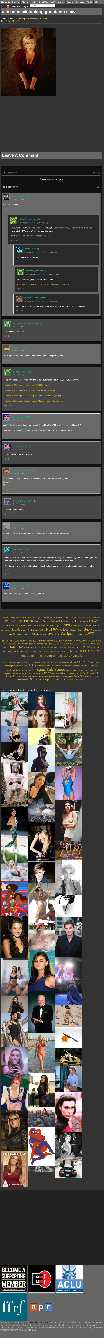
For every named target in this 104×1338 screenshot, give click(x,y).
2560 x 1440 (36, 656)
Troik (14, 525)
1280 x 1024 (17, 651)
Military (74, 626)
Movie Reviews (6, 630)
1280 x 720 (83, 647)
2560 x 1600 (47, 656)
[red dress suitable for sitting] (41, 1117)
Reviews (80, 2)
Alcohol (18, 618)
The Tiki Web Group (39, 1322)
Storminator (36, 679)
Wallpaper (69, 634)
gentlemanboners (14, 670)
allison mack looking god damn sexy (38, 11)
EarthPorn (45, 666)
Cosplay (46, 621)
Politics (63, 629)
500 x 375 (27, 641)
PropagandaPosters (48, 676)
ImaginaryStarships (73, 670)
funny (78, 666)
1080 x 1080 (30, 647)
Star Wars (17, 634)
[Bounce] (41, 940)
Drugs (86, 621)
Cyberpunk (19, 666)
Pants (27, 249)
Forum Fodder (41, 625)
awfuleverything (61, 662)
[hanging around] (41, 926)
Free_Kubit (18, 549)
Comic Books (23, 621)
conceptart (96, 662)
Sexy (20, 21)
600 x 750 (73, 641)
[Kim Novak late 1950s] (68, 1145)
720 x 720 (43, 644)
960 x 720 (86, 644)
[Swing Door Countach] (68, 1168)
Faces (62, 666)
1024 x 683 (5, 648)
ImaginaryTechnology (89, 670)
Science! (80, 630)
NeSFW (52, 629)
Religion (72, 630)
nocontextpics (76, 673)
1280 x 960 (6, 651)
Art (54, 617)
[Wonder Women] (14, 898)
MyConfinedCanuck (23, 323)
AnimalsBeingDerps (41, 662)
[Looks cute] (41, 1169)
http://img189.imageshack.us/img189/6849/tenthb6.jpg (28, 385)
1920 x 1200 (93, 651)
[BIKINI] (41, 1053)
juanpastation (32, 297)
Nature (42, 630)
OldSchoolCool (90, 673)
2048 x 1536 (25, 656)
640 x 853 (28, 644)
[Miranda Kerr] (14, 1004)
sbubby (70, 676)
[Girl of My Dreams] (68, 906)
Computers (38, 621)
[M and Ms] (68, 1079)
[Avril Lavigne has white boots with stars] (14, 752)
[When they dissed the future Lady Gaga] (14, 734)
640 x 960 (36, 644)
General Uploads (89, 665)
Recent (70, 2)
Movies (17, 629)
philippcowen (31, 18)
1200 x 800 (62, 648)
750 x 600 (60, 644)
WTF (91, 634)
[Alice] (14, 1130)
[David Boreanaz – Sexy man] (68, 937)
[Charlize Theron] (41, 736)
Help (34, 2)
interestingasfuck (11, 673)
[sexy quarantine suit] (14, 784)
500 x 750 (46, 641)
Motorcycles (81, 626)
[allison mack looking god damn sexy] (28, 95)
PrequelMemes (34, 676)
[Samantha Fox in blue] (68, 783)
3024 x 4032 (58, 656)
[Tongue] (41, 788)
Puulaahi (16, 197)
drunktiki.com (32, 665)
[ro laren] (68, 1112)
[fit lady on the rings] (14, 864)
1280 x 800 (96, 648)
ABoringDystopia (9, 662)
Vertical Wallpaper (51, 634)
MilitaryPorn (65, 673)
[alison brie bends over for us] (68, 850)
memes (57, 673)
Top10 (89, 2)
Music (25, 630)
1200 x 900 (70, 648)
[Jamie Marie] (68, 749)
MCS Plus (49, 673)
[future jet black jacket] (41, 758)
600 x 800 (82, 641)
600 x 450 (54, 641)
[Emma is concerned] (41, 719)
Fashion (24, 626)
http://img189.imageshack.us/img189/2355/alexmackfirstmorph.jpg (33, 401)
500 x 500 (38, 640)
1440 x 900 (28, 651)
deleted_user (25, 219)
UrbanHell (74, 680)
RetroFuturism (61, 676)
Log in (25, 6)
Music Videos (33, 630)
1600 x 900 (36, 652)
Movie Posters (93, 625)
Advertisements (9, 618)
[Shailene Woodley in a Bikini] (68, 1016)
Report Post (43, 18)
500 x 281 (19, 641)
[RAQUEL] (14, 1169)
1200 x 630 (53, 648)
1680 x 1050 (61, 651)
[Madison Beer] (41, 903)
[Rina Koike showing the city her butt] (41, 813)
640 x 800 (21, 644)
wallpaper (82, 680)
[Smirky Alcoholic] (14, 1092)
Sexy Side (79, 676)
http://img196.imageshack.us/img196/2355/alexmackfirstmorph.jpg (45, 284)
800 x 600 (68, 644)
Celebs (11, 621)
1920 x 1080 (76, 651)
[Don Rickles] (41, 1012)
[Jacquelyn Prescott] (68, 877)
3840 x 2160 (71, 655)
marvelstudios (37, 673)
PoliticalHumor (20, 676)
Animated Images (31, 617)
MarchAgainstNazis (25, 673)
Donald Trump (77, 621)
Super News (50, 680)
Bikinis (86, 617)
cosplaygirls (10, 666)
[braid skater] (14, 709)
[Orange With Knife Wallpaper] (68, 1037)
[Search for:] (42, 5)
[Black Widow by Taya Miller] (41, 1090)
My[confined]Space (10, 2)
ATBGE (51, 662)
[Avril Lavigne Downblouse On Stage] (41, 842)
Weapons (82, 634)
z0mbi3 (15, 347)
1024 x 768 (16, 647)
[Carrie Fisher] (68, 820)
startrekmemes (23, 680)
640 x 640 (12, 644)
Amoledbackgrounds (25, 662)
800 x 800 (77, 644)
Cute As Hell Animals (60, 621)
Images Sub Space (48, 669)
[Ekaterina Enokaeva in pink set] (68, 712)
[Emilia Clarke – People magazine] (41, 701)
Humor (64, 625)
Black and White (94, 618)
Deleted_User (20, 501)
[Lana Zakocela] (14, 827)
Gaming (53, 625)
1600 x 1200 (48, 651)
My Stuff (16, 6)
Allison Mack (11, 21)
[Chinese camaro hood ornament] (68, 1057)
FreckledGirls (70, 666)
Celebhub (71, 662)
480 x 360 (7, 640)
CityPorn (88, 662)
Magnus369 (17, 585)
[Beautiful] (14, 959)
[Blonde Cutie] (14, 1060)
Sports (95, 630)
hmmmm (27, 670)
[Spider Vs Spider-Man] (41, 1146)
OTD (53, 2)
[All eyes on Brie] (68, 981)
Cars (5, 620)
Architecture (47, 618)
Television (37, 634)
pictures (9, 676)
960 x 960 (95, 644)
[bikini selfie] (14, 978)
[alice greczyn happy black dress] (14, 937)
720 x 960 (52, 644)
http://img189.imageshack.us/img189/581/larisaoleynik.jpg (29, 390)
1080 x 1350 (42, 647)
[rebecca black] (41, 970)
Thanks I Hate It (63, 680)
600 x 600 (64, 640)
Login (97, 173)
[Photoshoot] (14, 1030)
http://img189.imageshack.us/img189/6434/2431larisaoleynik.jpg (32, 395)
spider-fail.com (91, 676)
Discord (25, 2)
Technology (27, 634)
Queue (61, 2)
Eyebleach (55, 666)
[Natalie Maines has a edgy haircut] (41, 872)
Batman (79, 618)
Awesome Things (66, 617)
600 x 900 (91, 641)
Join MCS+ (44, 2)
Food (30, 625)
